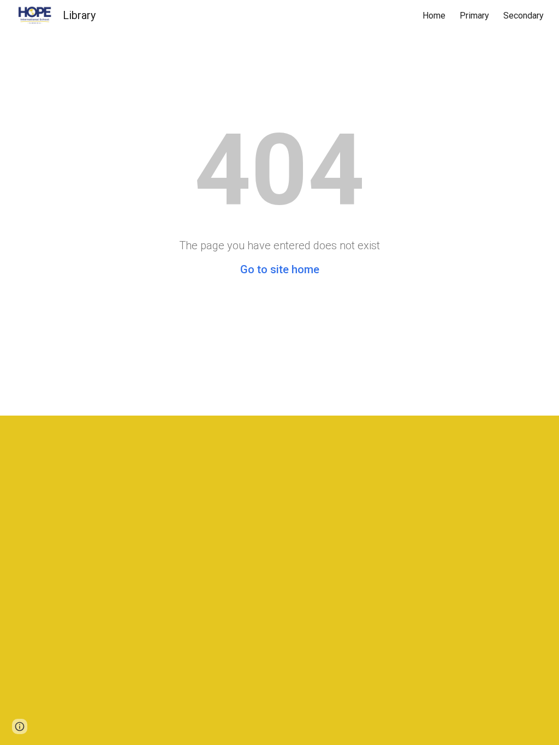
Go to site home (279, 269)
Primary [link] (474, 15)
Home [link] (434, 15)
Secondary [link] (523, 15)
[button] (19, 726)
